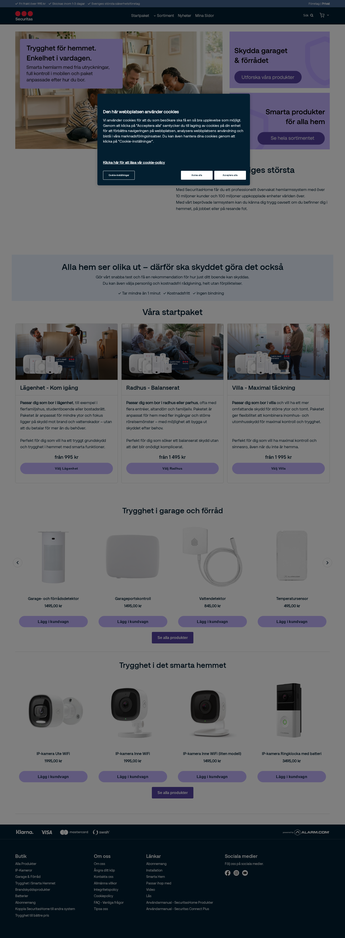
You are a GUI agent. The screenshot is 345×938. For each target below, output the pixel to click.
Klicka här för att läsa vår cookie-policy (134, 162)
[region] (173, 139)
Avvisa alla (197, 175)
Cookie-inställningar (119, 175)
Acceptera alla (230, 175)
